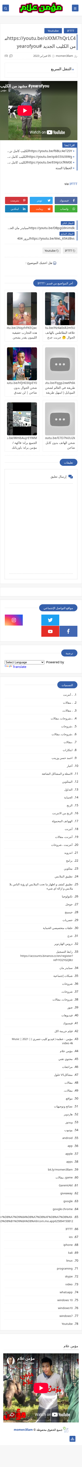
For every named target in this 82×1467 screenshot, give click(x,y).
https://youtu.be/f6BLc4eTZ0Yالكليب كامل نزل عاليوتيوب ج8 (39, 151)
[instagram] (14, 620)
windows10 (65, 1308)
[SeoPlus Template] (65, 1430)
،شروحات (67, 726)
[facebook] (68, 631)
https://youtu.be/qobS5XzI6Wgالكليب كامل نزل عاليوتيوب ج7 (39, 156)
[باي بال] (30, 1439)
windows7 (66, 1316)
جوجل (69, 904)
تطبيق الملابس (64, 876)
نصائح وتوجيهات (63, 1106)
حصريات (68, 920)
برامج (69, 861)
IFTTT (70, 31)
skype (69, 1276)
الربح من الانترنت (62, 813)
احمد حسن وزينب (62, 758)
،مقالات (68, 742)
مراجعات (67, 1067)
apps (69, 1162)
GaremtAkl (66, 1185)
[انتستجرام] (37, 1439)
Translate (19, 666)
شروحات (67, 984)
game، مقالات (64, 1177)
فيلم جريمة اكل (63, 1031)
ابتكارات (68, 750)
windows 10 (65, 1300)
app (70, 1146)
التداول (68, 789)
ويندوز (69, 1122)
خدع (70, 936)
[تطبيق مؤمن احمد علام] (65, 1439)
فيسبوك (68, 1023)
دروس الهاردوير (63, 944)
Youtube (53, 31)
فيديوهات (67, 1015)
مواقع (69, 1098)
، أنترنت (68, 695)
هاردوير (68, 1114)
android (67, 1138)
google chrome (63, 1209)
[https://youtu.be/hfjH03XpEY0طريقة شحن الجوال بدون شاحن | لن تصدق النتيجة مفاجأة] (22, 363)
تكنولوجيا (67, 896)
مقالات (69, 1083)
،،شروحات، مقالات (62, 718)
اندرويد (68, 853)
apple (69, 1154)
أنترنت (69, 829)
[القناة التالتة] (58, 1439)
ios (71, 1237)
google (68, 1201)
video (69, 1284)
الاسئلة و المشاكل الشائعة (57, 774)
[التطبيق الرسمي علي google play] (68, 620)
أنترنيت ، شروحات (62, 845)
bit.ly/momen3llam (60, 1169)
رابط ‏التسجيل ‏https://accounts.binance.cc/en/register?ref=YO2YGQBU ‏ (46, 956)
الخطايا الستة (64, 168)
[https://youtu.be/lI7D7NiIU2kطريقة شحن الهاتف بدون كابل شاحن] (60, 418)
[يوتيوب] (9, 1439)
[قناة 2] (44, 1439)
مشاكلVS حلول (63, 1075)
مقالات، (68, 1090)
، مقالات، (67, 710)
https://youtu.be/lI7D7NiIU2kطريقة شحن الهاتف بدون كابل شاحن (49, 443)
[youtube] (50, 631)
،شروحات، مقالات (62, 734)
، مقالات (68, 703)
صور (70, 1007)
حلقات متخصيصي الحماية (58, 928)
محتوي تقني (65, 1059)
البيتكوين (67, 782)
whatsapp (66, 1292)
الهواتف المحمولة (62, 821)
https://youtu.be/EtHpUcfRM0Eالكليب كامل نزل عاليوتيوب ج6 (39, 162)
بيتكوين (68, 868)
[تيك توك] (16, 1439)
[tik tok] (32, 620)
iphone (68, 1245)
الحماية (68, 797)
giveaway (66, 1193)
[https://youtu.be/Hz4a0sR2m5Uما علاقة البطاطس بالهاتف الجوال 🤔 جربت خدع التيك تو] (60, 308)
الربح (70, 805)
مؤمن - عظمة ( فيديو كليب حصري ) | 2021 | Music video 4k (42, 1041)
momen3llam (23, 1430)
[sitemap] (72, 1439)
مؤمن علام (66, 1051)
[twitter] (50, 620)
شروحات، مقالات (62, 999)
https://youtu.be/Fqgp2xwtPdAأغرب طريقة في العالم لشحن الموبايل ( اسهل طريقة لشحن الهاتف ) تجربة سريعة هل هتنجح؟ (49, 392)
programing (65, 1268)
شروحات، (67, 992)
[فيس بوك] (23, 1439)
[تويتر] (51, 1439)
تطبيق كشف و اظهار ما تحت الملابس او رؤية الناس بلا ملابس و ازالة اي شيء (41, 886)
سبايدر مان (66, 968)
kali (70, 1253)
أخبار (70, 766)
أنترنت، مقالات (64, 837)
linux (69, 1261)
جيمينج (69, 912)
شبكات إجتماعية (63, 976)
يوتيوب (68, 1130)
